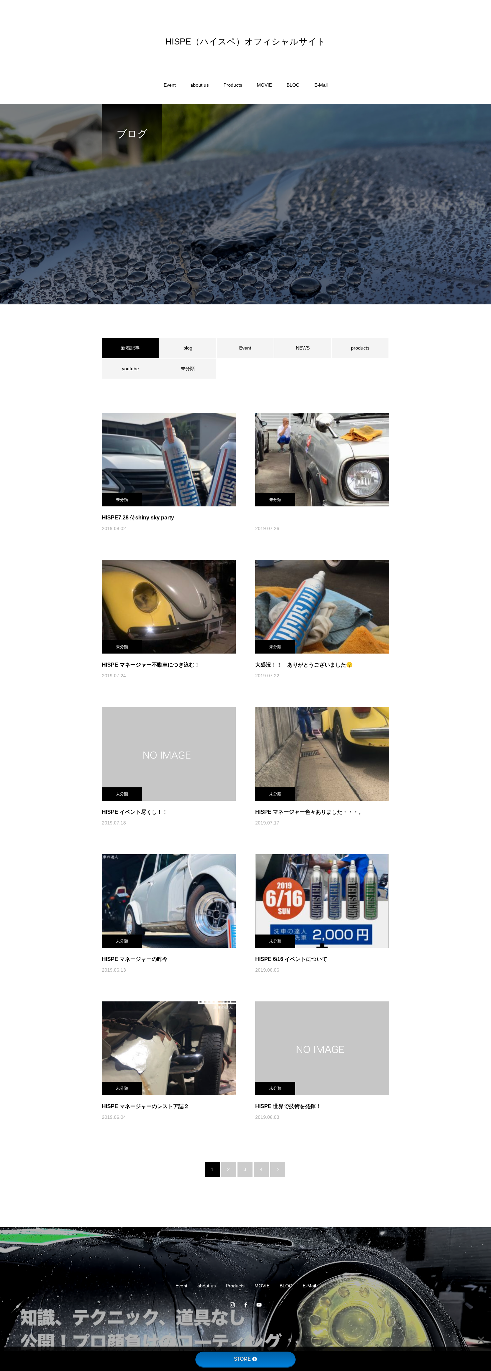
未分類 (188, 368)
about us (199, 85)
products (360, 348)
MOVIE (264, 85)
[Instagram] (232, 1304)
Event (170, 85)
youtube (130, 368)
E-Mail (321, 85)
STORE (242, 1359)
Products (232, 85)
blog (187, 348)
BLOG (293, 85)
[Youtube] (259, 1304)
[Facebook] (245, 1304)
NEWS (303, 348)
